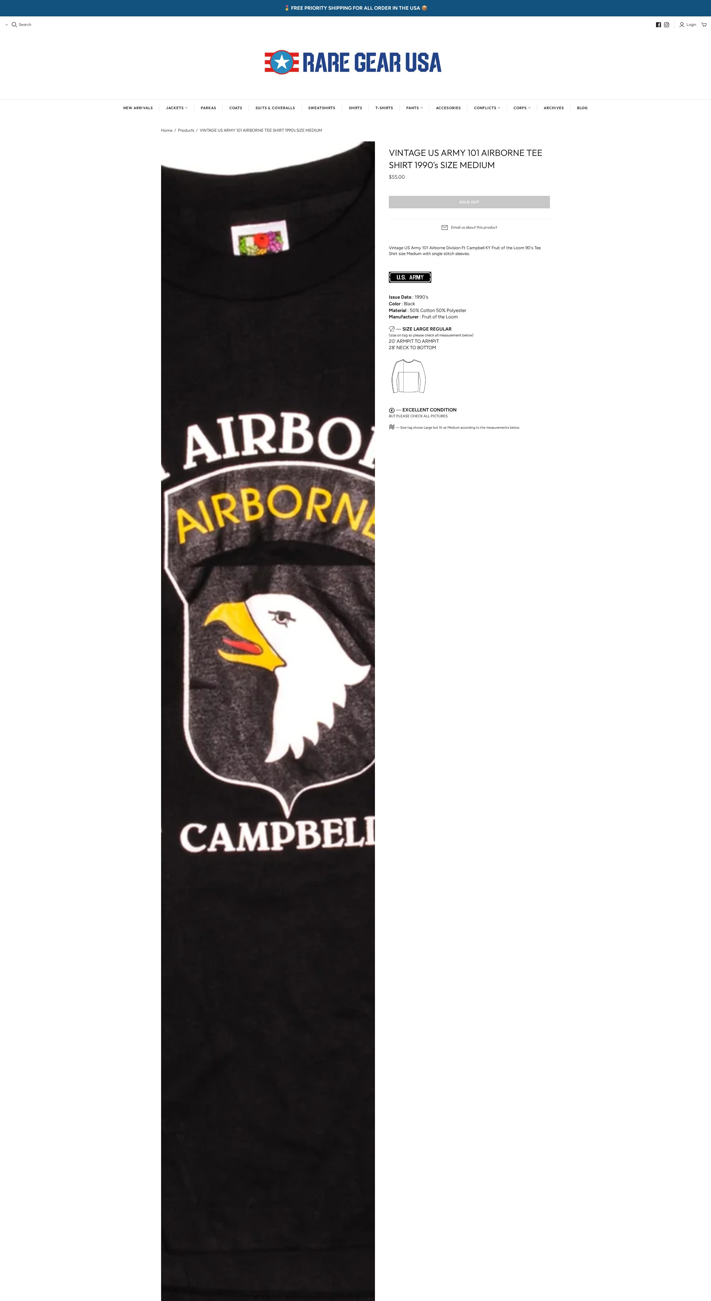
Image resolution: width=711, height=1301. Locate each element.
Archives (554, 108)
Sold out (469, 202)
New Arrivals (137, 108)
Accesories (448, 108)
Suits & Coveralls (275, 108)
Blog (582, 108)
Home (166, 130)
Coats (235, 108)
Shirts (355, 108)
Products (186, 130)
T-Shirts (384, 108)
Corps (520, 108)
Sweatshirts (321, 108)
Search (25, 24)
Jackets (175, 108)
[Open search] (14, 25)
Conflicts (485, 108)
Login (691, 24)
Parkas (208, 108)
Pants (412, 108)
